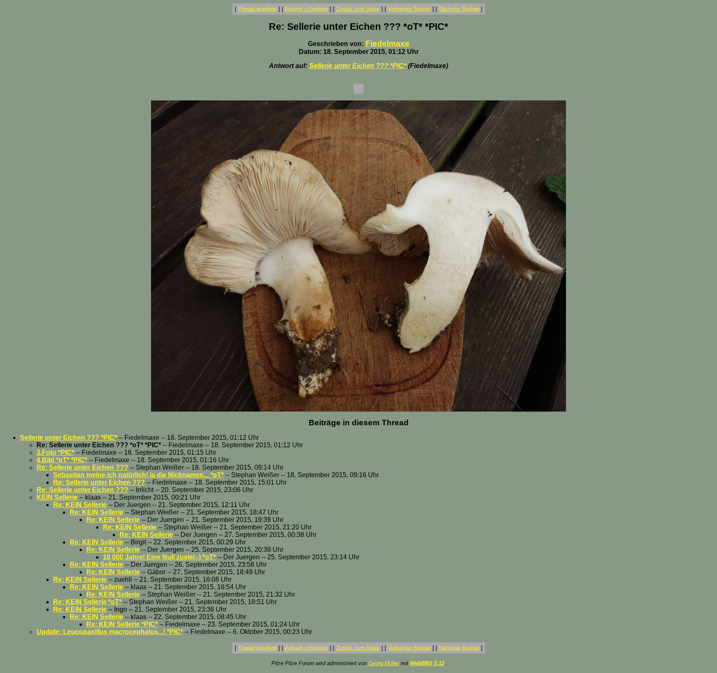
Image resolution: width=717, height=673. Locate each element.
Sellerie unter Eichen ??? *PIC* (357, 65)
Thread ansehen (257, 9)
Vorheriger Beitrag (409, 9)
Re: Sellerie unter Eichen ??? (82, 467)
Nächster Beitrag (459, 9)
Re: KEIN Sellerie (80, 504)
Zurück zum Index (358, 9)
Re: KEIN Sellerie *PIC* (122, 624)
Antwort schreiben (306, 9)
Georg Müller (383, 663)
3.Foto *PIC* (55, 452)
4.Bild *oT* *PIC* (62, 459)
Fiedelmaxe (388, 43)
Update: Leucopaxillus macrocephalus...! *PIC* (110, 631)
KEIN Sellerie (57, 497)
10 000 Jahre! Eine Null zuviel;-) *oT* (159, 557)
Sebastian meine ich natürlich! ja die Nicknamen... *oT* (138, 474)
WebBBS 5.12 (427, 663)
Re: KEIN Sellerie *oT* (87, 601)
